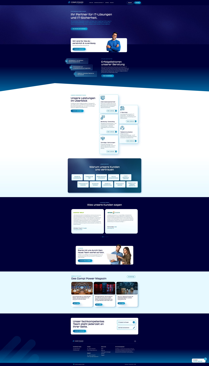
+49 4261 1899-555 (197, 361)
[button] (101, 236)
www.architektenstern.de (112, 228)
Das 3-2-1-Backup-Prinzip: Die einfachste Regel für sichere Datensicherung (125, 298)
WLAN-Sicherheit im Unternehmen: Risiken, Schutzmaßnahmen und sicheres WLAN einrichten (82, 298)
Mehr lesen (76, 303)
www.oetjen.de (77, 228)
